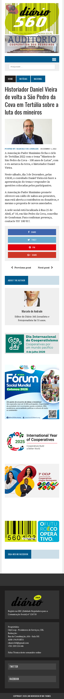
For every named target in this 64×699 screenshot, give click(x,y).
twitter (13, 666)
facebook (14, 679)
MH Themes (46, 696)
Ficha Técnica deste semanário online (24, 652)
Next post (44, 267)
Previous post (22, 267)
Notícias (23, 78)
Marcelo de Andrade (27, 149)
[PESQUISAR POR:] (32, 66)
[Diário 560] (32, 19)
